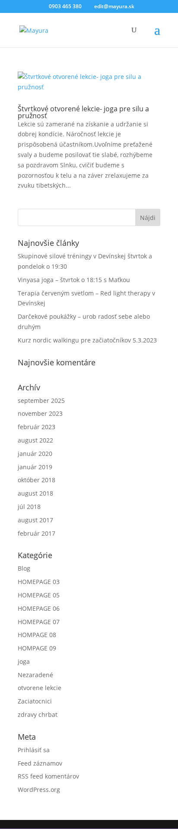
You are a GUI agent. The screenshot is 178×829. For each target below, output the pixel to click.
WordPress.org (39, 789)
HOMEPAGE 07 (39, 622)
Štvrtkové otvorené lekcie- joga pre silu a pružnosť (83, 112)
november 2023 (40, 413)
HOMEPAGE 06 (39, 608)
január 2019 (35, 467)
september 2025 (41, 400)
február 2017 (36, 533)
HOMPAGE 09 (37, 648)
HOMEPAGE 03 (39, 582)
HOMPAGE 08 (37, 635)
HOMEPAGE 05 (39, 595)
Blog (24, 568)
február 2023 (36, 427)
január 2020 (35, 453)
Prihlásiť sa (34, 750)
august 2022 (35, 440)
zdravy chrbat (37, 714)
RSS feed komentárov (48, 776)
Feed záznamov (40, 763)
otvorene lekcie (39, 688)
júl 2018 (29, 506)
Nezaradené (35, 675)
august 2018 (35, 493)
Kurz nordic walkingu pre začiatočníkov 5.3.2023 (87, 340)
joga (24, 661)
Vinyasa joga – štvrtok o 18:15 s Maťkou (74, 280)
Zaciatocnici (35, 701)
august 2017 (35, 520)
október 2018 (36, 480)
